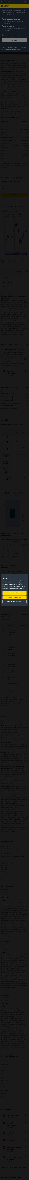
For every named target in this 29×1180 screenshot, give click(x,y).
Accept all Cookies (14, 593)
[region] (14, 590)
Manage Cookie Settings (14, 601)
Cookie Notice (20, 588)
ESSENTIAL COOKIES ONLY (14, 597)
